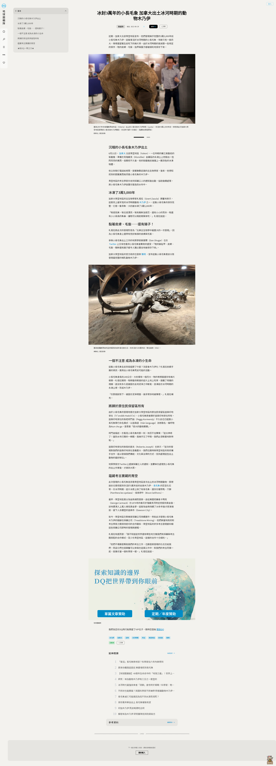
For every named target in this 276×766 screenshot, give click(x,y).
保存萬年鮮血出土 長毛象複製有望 (134, 702)
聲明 (143, 254)
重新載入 (141, 753)
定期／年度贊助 (164, 613)
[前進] (191, 88)
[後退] (92, 88)
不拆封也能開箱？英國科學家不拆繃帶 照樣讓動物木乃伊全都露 (146, 691)
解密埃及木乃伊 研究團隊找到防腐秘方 (136, 713)
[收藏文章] (144, 26)
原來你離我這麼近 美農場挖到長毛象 (135, 667)
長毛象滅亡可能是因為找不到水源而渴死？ (138, 696)
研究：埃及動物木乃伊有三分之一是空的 (137, 679)
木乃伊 (142, 202)
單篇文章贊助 (114, 613)
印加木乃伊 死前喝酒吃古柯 (131, 708)
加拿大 (122, 153)
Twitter (112, 244)
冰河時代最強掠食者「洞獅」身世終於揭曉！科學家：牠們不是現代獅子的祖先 (146, 685)
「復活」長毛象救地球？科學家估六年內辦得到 (140, 661)
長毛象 (156, 485)
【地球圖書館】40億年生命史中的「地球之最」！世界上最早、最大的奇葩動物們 (146, 673)
